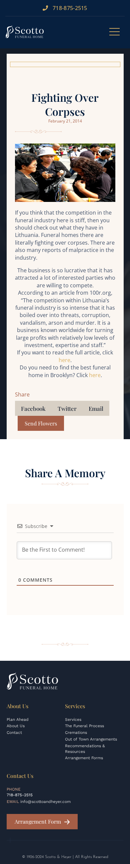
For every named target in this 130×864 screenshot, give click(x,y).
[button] (33, 408)
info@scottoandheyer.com (45, 801)
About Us (16, 726)
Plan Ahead (18, 719)
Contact (14, 732)
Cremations (76, 732)
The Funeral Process (84, 726)
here (64, 360)
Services (73, 719)
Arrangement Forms (84, 758)
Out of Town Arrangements (91, 739)
